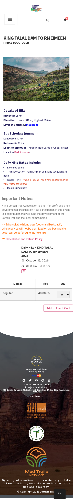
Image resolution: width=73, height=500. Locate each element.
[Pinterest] (42, 380)
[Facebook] (24, 380)
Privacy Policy (36, 371)
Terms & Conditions (36, 369)
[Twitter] (30, 380)
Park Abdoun (21, 152)
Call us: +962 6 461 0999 (36, 384)
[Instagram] (49, 380)
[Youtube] (36, 380)
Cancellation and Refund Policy (24, 239)
